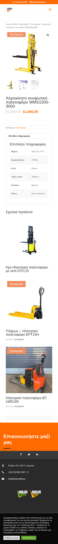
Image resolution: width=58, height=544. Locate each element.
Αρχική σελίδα (11, 24)
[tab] (29, 136)
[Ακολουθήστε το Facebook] (20, 454)
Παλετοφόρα (35, 24)
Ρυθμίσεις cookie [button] (11, 538)
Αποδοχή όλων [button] (29, 538)
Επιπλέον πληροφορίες (19, 136)
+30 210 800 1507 (21, 2)
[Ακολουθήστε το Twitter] (29, 454)
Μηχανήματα (24, 24)
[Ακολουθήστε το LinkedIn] (37, 454)
